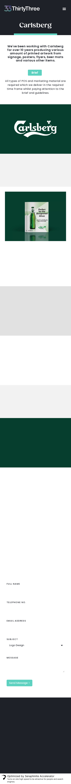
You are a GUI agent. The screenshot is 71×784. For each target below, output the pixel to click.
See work (37, 515)
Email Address (16, 621)
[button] (64, 8)
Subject (12, 639)
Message (12, 658)
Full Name (13, 584)
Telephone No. (16, 602)
